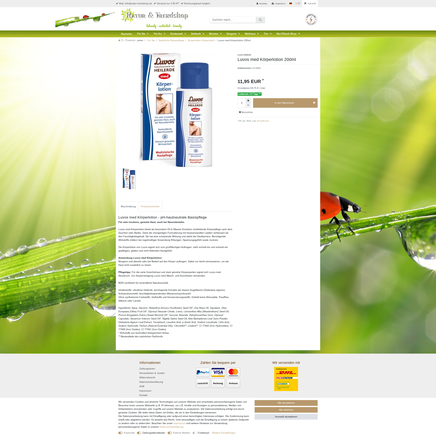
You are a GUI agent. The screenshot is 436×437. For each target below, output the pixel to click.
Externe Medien (181, 432)
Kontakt (143, 395)
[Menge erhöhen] (248, 100)
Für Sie (141, 33)
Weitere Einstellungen (224, 432)
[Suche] (260, 20)
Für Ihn (158, 33)
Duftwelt (196, 33)
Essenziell (129, 432)
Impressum (145, 390)
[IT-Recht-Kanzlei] (311, 19)
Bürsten (214, 33)
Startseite (126, 34)
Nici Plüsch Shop (287, 33)
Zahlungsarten (147, 368)
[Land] (290, 3)
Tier (266, 33)
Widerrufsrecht (147, 377)
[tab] (128, 206)
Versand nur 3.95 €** (168, 3)
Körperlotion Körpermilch (201, 40)
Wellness (250, 33)
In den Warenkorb (284, 102)
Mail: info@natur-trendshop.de (135, 3)
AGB (141, 386)
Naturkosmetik (129, 40)
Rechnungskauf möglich (197, 3)
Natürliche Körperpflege (171, 40)
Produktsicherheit (150, 206)
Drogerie (232, 33)
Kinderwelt (176, 33)
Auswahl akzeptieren (286, 416)
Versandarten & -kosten (152, 373)
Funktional (203, 432)
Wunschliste (247, 112)
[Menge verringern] (248, 105)
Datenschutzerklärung (151, 382)
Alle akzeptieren (286, 402)
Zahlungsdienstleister (153, 432)
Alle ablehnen (286, 409)
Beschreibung (128, 206)
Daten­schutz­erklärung (171, 426)
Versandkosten (262, 121)
